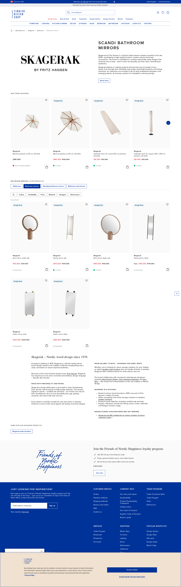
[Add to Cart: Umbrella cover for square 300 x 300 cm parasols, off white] (167, 167)
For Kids (147, 24)
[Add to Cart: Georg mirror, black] (167, 269)
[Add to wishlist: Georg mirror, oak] (86, 204)
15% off (85, 2)
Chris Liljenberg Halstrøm (129, 379)
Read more (104, 81)
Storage (83, 24)
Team (149, 501)
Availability (32, 195)
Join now (99, 473)
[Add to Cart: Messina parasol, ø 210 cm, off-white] (46, 167)
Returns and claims (101, 505)
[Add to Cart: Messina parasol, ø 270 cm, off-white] (87, 167)
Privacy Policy (29, 575)
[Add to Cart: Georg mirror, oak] (87, 269)
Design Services (109, 19)
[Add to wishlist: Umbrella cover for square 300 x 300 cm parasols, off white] (167, 99)
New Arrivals (64, 19)
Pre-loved (97, 542)
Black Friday (151, 545)
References (151, 505)
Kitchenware (125, 545)
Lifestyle (136, 24)
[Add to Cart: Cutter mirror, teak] (46, 345)
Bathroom (113, 24)
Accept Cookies (132, 570)
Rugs (92, 24)
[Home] (11, 30)
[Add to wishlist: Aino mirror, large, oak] (126, 204)
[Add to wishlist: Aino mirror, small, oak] (46, 204)
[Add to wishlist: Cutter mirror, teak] (46, 280)
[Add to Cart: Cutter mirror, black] (87, 345)
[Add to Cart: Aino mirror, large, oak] (127, 269)
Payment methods (100, 498)
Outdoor (125, 24)
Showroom (97, 535)
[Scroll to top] (177, 293)
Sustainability (125, 498)
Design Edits (152, 535)
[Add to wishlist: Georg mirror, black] (167, 204)
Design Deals (152, 542)
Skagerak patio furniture (21, 431)
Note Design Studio (110, 379)
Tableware (124, 549)
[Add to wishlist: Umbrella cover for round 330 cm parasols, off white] (126, 99)
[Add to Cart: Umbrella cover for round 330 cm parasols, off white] (127, 167)
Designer (62, 195)
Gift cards (150, 538)
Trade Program (152, 498)
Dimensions (75, 195)
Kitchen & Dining (59, 24)
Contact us (97, 512)
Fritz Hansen (72, 374)
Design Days (52, 19)
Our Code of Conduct (128, 510)
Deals (74, 19)
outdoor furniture (105, 399)
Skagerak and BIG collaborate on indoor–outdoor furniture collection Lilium (121, 416)
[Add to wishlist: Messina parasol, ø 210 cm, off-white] (46, 99)
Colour (21, 195)
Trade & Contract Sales (156, 494)
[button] (158, 12)
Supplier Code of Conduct (130, 514)
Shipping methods (100, 501)
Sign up (52, 506)
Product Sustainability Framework (128, 502)
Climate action (125, 507)
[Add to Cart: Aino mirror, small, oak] (46, 269)
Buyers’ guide (125, 517)
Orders (96, 494)
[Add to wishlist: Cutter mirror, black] (86, 280)
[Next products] (168, 123)
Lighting (45, 24)
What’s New (124, 531)
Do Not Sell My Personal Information (132, 577)
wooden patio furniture (111, 369)
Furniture (34, 24)
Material (52, 195)
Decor (73, 24)
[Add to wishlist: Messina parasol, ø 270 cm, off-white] (86, 99)
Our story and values (128, 494)
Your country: (16, 512)
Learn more (97, 466)
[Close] (41, 551)
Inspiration (83, 19)
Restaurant (97, 538)
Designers (129, 19)
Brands (120, 19)
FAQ (95, 508)
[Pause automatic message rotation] (114, 1)
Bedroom (101, 24)
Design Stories (95, 19)
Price (43, 195)
